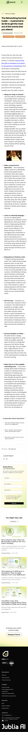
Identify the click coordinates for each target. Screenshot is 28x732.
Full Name (7, 478)
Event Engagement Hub (7, 689)
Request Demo (14, 634)
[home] (11, 2)
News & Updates (6, 705)
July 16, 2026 (15, 553)
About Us (4, 675)
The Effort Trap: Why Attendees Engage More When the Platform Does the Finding (13, 602)
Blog (3, 703)
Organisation (7, 490)
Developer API (5, 708)
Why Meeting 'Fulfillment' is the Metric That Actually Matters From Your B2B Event (13, 573)
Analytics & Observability (8, 693)
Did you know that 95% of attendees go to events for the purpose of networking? (13, 63)
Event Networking (9, 36)
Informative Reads (8, 33)
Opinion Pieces (5, 612)
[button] (22, 2)
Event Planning (20, 36)
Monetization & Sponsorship (9, 696)
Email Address (8, 484)
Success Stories (5, 677)
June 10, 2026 (15, 582)
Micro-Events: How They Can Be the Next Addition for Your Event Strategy (13, 541)
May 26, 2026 (13, 612)
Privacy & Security (6, 680)
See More (14, 521)
